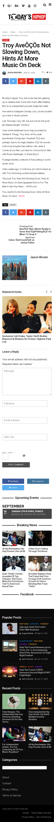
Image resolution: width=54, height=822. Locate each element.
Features (24, 624)
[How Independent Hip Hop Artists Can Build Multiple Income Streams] (40, 701)
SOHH (21, 196)
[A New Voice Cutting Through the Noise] (40, 538)
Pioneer (23, 644)
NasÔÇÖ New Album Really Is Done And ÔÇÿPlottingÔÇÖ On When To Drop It (35, 230)
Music (13, 32)
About (5, 777)
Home (5, 32)
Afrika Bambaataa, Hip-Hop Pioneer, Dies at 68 (13, 550)
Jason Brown (15, 73)
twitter (14, 488)
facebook (14, 481)
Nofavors (34, 624)
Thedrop (44, 624)
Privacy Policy (10, 789)
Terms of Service (11, 795)
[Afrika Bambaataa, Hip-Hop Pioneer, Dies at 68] (14, 538)
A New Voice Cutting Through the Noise (38, 550)
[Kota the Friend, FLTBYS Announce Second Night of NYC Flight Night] (9, 671)
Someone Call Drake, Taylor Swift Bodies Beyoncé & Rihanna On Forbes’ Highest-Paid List (26, 339)
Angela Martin (27, 633)
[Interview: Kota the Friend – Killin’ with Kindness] (9, 628)
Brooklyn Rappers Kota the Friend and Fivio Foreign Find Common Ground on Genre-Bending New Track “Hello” (39, 580)
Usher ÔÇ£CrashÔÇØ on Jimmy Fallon (21, 240)
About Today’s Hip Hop (41, 813)
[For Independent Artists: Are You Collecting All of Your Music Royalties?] (14, 734)
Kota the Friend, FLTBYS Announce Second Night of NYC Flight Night (35, 672)
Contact (6, 783)
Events (23, 667)
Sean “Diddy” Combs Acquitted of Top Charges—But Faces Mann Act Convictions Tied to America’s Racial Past (12, 580)
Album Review (26, 641)
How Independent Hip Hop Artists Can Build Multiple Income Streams (38, 716)
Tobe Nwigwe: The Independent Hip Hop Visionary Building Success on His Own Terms (12, 717)
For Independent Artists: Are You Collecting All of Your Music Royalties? (12, 748)
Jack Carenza (27, 659)
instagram (39, 481)
